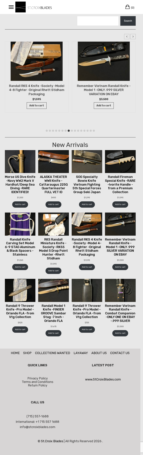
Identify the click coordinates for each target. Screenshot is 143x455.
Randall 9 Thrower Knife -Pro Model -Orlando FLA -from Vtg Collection (104, 88)
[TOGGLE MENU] (11, 7)
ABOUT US (99, 353)
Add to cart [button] (36, 105)
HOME (15, 353)
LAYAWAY (81, 353)
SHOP (27, 353)
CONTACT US (120, 353)
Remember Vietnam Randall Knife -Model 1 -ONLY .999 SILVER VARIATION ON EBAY (36, 90)
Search (128, 20)
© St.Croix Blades (51, 441)
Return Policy (37, 385)
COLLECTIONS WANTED (52, 353)
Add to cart (20, 204)
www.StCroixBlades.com (103, 379)
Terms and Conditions (37, 382)
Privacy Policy (37, 378)
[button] (133, 36)
